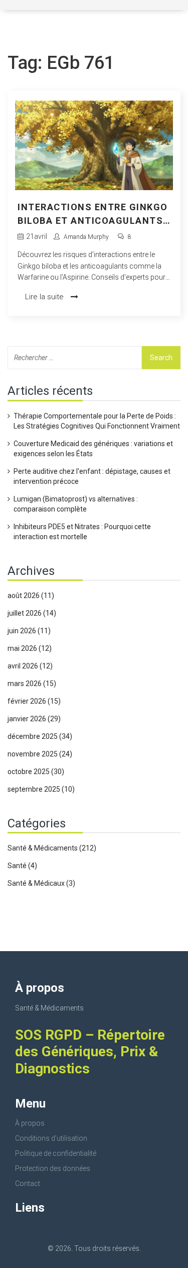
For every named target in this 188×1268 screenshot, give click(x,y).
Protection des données (52, 1168)
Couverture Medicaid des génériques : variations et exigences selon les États (93, 449)
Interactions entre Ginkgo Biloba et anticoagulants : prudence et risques (93, 214)
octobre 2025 (36, 772)
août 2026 (31, 595)
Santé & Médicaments (52, 848)
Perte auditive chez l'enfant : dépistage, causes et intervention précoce (92, 476)
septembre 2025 (41, 789)
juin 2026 (29, 631)
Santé (22, 866)
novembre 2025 (40, 754)
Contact (27, 1183)
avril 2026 (30, 666)
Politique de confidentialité (55, 1153)
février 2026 (34, 701)
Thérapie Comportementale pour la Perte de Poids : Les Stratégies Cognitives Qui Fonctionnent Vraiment (97, 421)
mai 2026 (30, 648)
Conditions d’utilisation (51, 1138)
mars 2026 (32, 684)
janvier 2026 (34, 719)
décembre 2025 (40, 736)
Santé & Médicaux (41, 883)
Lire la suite (45, 296)
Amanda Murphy (86, 236)
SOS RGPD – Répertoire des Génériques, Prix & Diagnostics (90, 1052)
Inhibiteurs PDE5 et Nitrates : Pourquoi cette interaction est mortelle (82, 532)
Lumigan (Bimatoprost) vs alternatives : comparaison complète (76, 504)
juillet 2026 (32, 613)
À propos (30, 1123)
